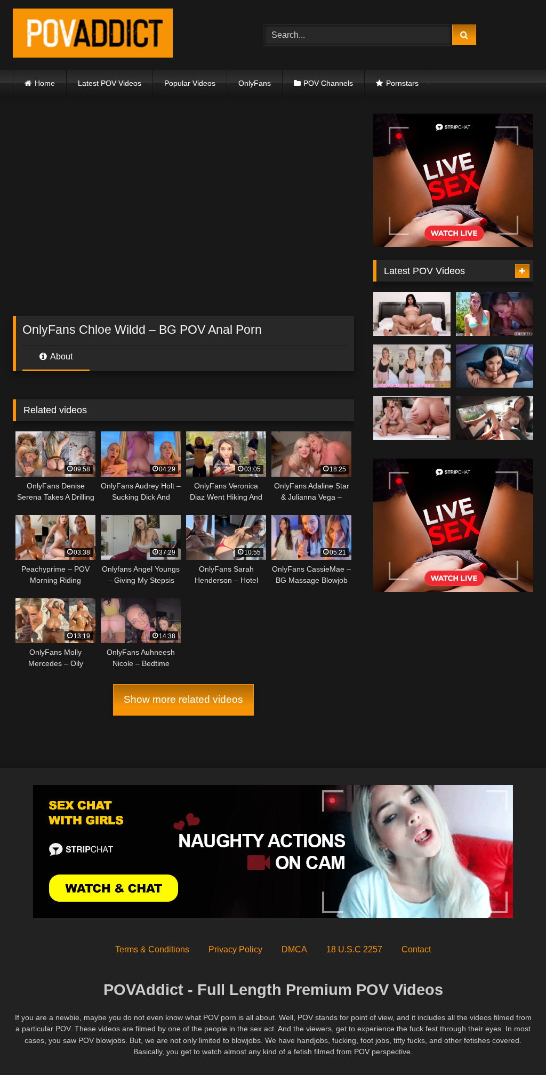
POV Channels (328, 83)
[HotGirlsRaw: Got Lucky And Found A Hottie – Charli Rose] (494, 314)
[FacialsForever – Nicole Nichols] (412, 366)
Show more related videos (183, 699)
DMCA (294, 949)
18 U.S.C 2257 (354, 949)
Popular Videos (189, 83)
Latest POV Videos (109, 83)
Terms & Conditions (152, 949)
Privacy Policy (235, 949)
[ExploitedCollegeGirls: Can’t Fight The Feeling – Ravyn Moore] (412, 314)
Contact (416, 949)
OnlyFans (254, 83)
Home (45, 83)
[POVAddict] (122, 35)
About (61, 356)
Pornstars (402, 83)
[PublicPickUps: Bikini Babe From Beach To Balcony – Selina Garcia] (494, 418)
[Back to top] (513, 1043)
